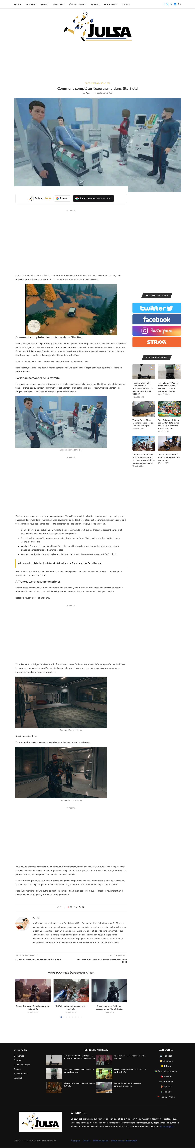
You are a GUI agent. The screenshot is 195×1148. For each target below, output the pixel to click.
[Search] (179, 4)
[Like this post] (71, 907)
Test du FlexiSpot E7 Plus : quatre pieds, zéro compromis (169, 457)
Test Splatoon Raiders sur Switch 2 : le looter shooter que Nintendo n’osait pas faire (168, 424)
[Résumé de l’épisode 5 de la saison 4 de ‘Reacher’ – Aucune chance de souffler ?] (104, 1073)
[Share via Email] (83, 907)
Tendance (94, 4)
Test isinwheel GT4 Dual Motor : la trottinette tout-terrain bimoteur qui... (80, 1057)
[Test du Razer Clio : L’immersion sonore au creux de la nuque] (143, 409)
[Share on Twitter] (77, 907)
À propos (75, 1140)
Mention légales (100, 1140)
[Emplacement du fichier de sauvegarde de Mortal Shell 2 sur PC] (109, 990)
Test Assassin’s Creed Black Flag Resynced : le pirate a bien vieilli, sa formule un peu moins (143, 458)
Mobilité (45, 4)
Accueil (17, 4)
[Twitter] (167, 4)
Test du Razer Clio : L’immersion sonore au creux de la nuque (142, 423)
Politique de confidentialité (124, 1140)
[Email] (175, 4)
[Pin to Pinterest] (80, 907)
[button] (19, 998)
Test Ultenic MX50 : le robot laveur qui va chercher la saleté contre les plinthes (168, 387)
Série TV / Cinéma (76, 4)
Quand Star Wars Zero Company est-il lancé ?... (33, 1007)
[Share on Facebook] (74, 907)
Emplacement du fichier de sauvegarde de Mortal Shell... (109, 1007)
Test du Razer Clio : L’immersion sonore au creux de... (127, 1084)
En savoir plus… (167, 1126)
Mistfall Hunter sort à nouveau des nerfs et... (71, 1007)
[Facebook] (164, 4)
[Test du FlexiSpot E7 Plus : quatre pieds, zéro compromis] (169, 443)
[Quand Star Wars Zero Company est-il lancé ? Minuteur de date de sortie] (33, 990)
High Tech (30, 4)
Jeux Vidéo (58, 4)
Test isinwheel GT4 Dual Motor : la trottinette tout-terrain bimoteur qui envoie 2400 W (142, 388)
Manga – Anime (110, 4)
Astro (88, 93)
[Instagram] (171, 4)
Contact (126, 4)
